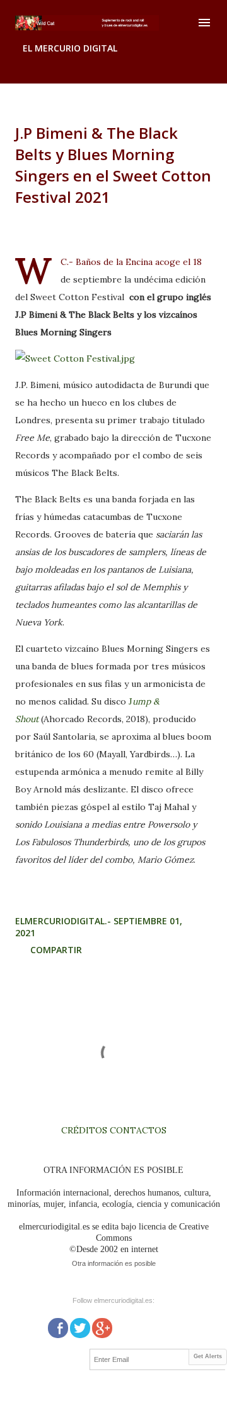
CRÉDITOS (84, 1130)
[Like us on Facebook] (58, 1327)
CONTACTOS (136, 1130)
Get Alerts (208, 1356)
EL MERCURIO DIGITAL (70, 48)
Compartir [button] (56, 950)
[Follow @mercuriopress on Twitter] (80, 1327)
